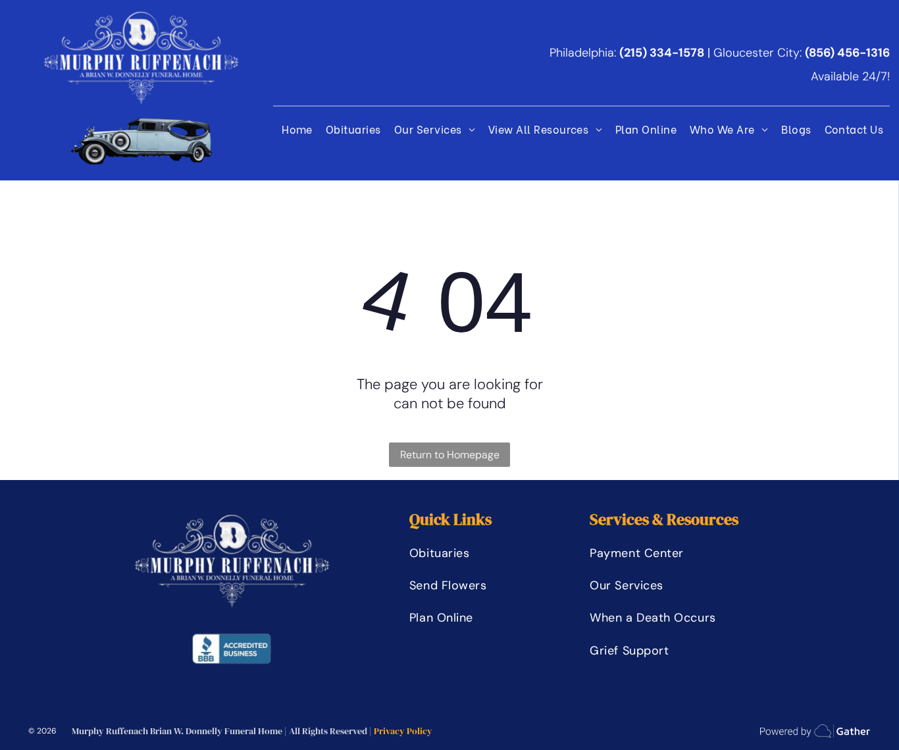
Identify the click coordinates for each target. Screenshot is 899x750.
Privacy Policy (403, 730)
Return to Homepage (450, 455)
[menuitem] (297, 128)
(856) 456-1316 (847, 53)
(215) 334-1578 (661, 53)
